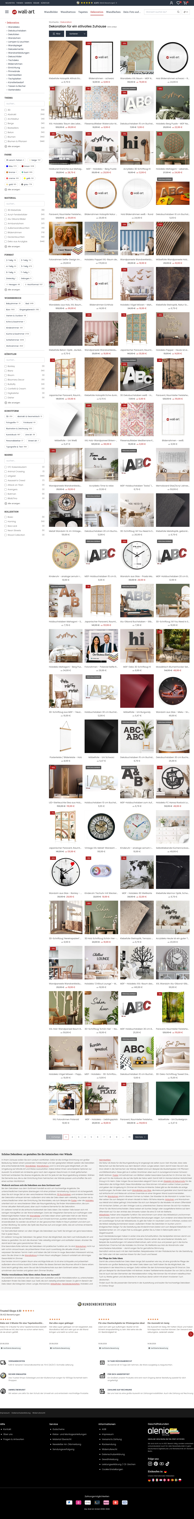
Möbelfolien (56, 1283)
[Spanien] (172, 1480)
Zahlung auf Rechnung (120, 1389)
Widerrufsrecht (38, 1413)
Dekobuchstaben (17, 30)
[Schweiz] (168, 1480)
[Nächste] (190, 1334)
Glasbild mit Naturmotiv (174, 1181)
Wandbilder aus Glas (141, 1190)
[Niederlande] (160, 1480)
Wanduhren (14, 38)
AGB (104, 1429)
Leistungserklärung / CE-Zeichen (119, 1464)
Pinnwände (14, 71)
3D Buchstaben (64, 1194)
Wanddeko (14, 26)
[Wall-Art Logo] (23, 11)
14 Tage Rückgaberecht (120, 1361)
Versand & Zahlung (112, 1439)
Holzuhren (169, 1199)
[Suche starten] (178, 12)
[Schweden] (176, 1480)
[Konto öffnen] (171, 3)
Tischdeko (13, 60)
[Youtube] (162, 1464)
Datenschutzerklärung (21, 1413)
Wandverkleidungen (18, 52)
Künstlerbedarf (16, 82)
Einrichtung (14, 67)
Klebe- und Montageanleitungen (70, 1434)
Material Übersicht (62, 1439)
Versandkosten (16, 1361)
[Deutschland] (149, 1480)
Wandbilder (30, 1166)
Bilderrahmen (15, 63)
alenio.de (151, 1439)
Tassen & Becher (17, 86)
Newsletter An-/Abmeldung (67, 1444)
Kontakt (7, 1429)
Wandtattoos (43, 1166)
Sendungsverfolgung (63, 1449)
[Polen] (180, 1480)
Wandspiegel (15, 45)
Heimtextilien (15, 75)
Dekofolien (13, 34)
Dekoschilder (15, 56)
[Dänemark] (164, 1480)
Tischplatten (14, 78)
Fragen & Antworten (13, 1439)
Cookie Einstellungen (112, 1469)
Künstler (45, 3)
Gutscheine (59, 1429)
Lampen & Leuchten (18, 41)
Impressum (5, 1413)
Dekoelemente (15, 49)
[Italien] (157, 1480)
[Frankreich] (153, 1480)
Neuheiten (10, 3)
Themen (19, 3)
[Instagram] (150, 1464)
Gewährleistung (110, 1459)
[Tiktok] (167, 1464)
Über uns (8, 1434)
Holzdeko (89, 1200)
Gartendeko (14, 89)
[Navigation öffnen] (7, 11)
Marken (28, 3)
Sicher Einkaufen (17, 1374)
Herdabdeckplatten (71, 1283)
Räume (36, 3)
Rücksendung (109, 1444)
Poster (74, 1200)
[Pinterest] (156, 1464)
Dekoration (13, 22)
